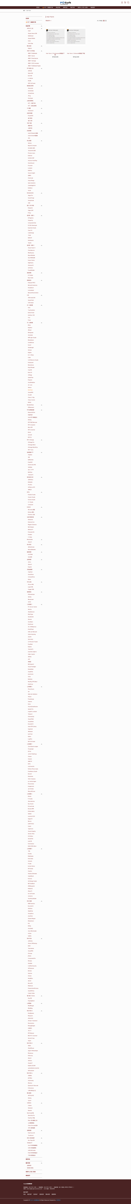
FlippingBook (31, 1000)
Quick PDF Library (32, 726)
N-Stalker (30, 275)
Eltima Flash (31, 312)
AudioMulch (31, 876)
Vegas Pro (30, 195)
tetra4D (30, 435)
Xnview (29, 976)
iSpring (29, 1098)
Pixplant (30, 380)
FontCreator (31, 843)
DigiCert (30, 48)
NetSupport (31, 664)
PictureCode (31, 806)
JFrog (29, 95)
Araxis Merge (31, 180)
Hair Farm (30, 390)
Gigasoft (30, 818)
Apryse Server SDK (32, 33)
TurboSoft (30, 474)
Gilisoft (30, 564)
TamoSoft (30, 649)
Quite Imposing (32, 634)
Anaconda (30, 88)
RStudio (30, 961)
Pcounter (30, 165)
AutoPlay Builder (32, 898)
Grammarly (31, 1080)
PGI (29, 923)
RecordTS (30, 983)
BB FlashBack (31, 883)
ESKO (29, 946)
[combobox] (48, 20)
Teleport (30, 714)
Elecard (30, 774)
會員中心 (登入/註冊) (83, 7)
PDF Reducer (31, 1033)
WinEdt (29, 813)
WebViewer (30, 36)
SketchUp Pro (31, 1115)
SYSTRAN (30, 554)
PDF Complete (31, 425)
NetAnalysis (31, 527)
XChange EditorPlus (33, 447)
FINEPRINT (30, 415)
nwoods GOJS (31, 816)
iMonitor (30, 1083)
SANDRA (30, 1028)
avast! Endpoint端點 (33, 133)
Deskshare (30, 776)
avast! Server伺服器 (33, 135)
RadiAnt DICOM (31, 1065)
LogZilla (30, 739)
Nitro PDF (30, 427)
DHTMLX (30, 1078)
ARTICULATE (31, 1095)
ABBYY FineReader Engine (34, 66)
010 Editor (30, 836)
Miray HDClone (31, 791)
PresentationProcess (33, 988)
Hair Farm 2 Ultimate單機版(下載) (76, 53)
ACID (29, 203)
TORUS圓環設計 (32, 1155)
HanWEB (30, 557)
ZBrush (29, 330)
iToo (29, 317)
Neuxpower (31, 599)
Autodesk (30, 335)
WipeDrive (30, 911)
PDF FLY (30, 437)
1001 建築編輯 (31, 1128)
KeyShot (30, 327)
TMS (29, 851)
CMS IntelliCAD (31, 297)
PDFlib (29, 926)
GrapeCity (30, 220)
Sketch (29, 1058)
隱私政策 (48, 1194)
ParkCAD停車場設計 (32, 1153)
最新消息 (65, 7)
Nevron (29, 821)
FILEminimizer (31, 594)
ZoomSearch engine (33, 746)
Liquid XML (30, 587)
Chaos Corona (31, 400)
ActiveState (31, 93)
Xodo (29, 41)
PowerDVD (30, 115)
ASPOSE (30, 71)
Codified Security (32, 966)
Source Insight (31, 173)
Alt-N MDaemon (32, 626)
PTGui (29, 213)
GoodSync (30, 622)
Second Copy (31, 1038)
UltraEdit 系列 (31, 148)
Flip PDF (30, 998)
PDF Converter (31, 429)
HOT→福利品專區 (32, 105)
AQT (29, 659)
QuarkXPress (31, 991)
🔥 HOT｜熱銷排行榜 (47, 7)
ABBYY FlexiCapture (33, 58)
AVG (29, 138)
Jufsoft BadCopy (32, 754)
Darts (29, 704)
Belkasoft (30, 529)
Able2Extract (31, 612)
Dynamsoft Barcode (33, 1085)
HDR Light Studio (32, 337)
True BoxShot (31, 310)
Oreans (30, 756)
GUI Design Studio (32, 881)
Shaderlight (31, 347)
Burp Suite (30, 277)
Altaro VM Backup (32, 943)
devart (29, 980)
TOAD (29, 235)
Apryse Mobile (31, 38)
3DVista (30, 1060)
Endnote (30, 155)
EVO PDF (30, 75)
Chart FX (30, 230)
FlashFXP (30, 462)
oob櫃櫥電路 (31, 1123)
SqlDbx (29, 936)
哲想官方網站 (30, 1168)
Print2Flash (31, 629)
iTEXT (29, 31)
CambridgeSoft (32, 185)
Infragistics (31, 218)
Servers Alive (31, 833)
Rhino (29, 325)
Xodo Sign (30, 43)
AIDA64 (29, 656)
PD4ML (29, 80)
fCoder (29, 863)
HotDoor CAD (31, 315)
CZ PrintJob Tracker (33, 641)
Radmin (30, 646)
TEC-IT (29, 1030)
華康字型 (30, 125)
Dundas (30, 853)
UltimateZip (31, 716)
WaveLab (30, 1108)
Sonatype (30, 98)
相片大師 (30, 120)
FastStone (30, 624)
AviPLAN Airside (31, 1150)
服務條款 (54, 1194)
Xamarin (30, 861)
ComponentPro (32, 958)
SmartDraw (31, 574)
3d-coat (30, 385)
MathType (30, 614)
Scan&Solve (31, 342)
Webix (29, 1045)
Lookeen (30, 168)
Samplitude (31, 200)
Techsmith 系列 (32, 150)
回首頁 (37, 7)
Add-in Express (31, 779)
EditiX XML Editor (32, 846)
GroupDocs (31, 913)
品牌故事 (29, 1165)
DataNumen (31, 1013)
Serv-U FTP (31, 469)
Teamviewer (31, 948)
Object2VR (30, 210)
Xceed (29, 826)
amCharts (30, 268)
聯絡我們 (93, 7)
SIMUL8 (29, 489)
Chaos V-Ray (31, 397)
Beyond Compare (32, 145)
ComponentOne (32, 223)
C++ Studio (30, 502)
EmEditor (30, 188)
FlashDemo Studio (32, 771)
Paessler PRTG (31, 282)
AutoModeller (31, 382)
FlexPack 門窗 (31, 1118)
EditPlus (30, 170)
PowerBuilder (31, 270)
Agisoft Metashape (33, 1050)
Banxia (29, 796)
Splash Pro (30, 709)
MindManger (31, 1005)
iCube (29, 357)
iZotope (30, 953)
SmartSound (31, 163)
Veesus (29, 387)
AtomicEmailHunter (33, 706)
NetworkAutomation (33, 292)
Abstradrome (31, 801)
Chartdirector (31, 250)
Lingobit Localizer (32, 711)
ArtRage (30, 375)
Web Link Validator (32, 694)
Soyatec (30, 871)
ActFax (29, 933)
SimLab (30, 350)
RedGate (30, 679)
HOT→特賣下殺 (31, 103)
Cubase (30, 1105)
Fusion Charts (31, 260)
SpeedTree (30, 377)
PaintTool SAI (31, 1133)
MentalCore (31, 365)
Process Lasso (31, 153)
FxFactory (30, 1055)
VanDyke (30, 467)
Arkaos (29, 696)
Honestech (30, 110)
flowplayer (31, 749)
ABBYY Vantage (32, 60)
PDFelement (31, 407)
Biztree (30, 971)
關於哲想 (72, 7)
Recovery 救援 (31, 509)
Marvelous (30, 1053)
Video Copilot (31, 654)
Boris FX (30, 372)
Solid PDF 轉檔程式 (32, 417)
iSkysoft (30, 891)
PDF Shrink (30, 868)
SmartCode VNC (32, 464)
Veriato (30, 143)
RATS (29, 764)
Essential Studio (32, 228)
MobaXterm (31, 921)
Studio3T (30, 1063)
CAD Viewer (31, 302)
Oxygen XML (31, 589)
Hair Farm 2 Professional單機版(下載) (55, 54)
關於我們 (29, 1194)
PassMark (30, 644)
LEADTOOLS (31, 823)
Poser (29, 320)
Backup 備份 (31, 512)
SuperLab (30, 729)
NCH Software (31, 741)
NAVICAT (30, 238)
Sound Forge (31, 198)
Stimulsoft (31, 265)
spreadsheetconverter (33, 1068)
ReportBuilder (31, 255)
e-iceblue (30, 78)
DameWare (30, 669)
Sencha (30, 609)
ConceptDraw (31, 577)
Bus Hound (30, 804)
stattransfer (31, 766)
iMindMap (30, 1008)
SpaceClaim (31, 300)
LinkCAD (30, 841)
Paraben (30, 534)
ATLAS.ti (30, 484)
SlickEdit (30, 963)
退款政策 (41, 1194)
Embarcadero (31, 811)
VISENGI (30, 1075)
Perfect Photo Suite (33, 769)
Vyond (29, 1100)
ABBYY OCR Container (33, 63)
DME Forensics (31, 903)
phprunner (30, 1018)
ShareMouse (31, 1048)
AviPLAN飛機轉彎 (32, 1148)
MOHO (29, 402)
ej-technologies (32, 781)
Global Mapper (31, 918)
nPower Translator (32, 1020)
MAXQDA (30, 482)
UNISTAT (30, 761)
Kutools (30, 878)
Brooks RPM (31, 808)
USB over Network (32, 631)
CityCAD (30, 370)
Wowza (30, 619)
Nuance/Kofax (31, 412)
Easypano (30, 208)
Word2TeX (30, 838)
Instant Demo (31, 866)
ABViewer (30, 731)
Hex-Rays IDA (31, 1140)
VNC (29, 457)
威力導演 (30, 118)
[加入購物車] (57, 36)
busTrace (30, 734)
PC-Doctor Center (32, 607)
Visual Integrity (32, 831)
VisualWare (31, 721)
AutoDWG (30, 928)
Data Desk (30, 858)
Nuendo (30, 1110)
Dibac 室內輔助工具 (32, 1120)
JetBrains (30, 941)
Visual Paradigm (32, 666)
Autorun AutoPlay (32, 160)
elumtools (30, 674)
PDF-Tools (30, 449)
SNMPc (29, 175)
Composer (30, 504)
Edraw (29, 579)
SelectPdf (30, 73)
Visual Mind (31, 719)
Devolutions (31, 1023)
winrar (29, 602)
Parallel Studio (31, 494)
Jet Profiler (31, 789)
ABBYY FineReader (32, 53)
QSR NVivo (30, 479)
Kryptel (30, 567)
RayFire (29, 352)
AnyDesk (30, 454)
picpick (29, 636)
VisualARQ (30, 392)
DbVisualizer (31, 1070)
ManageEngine (31, 1025)
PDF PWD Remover (32, 422)
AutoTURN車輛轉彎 (32, 1145)
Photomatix (31, 784)
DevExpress (31, 240)
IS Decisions (31, 1088)
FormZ (29, 345)
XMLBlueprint (31, 886)
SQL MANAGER (31, 257)
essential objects (32, 651)
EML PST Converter (32, 1035)
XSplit (29, 1040)
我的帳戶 (35, 1194)
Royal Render (31, 367)
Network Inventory (32, 285)
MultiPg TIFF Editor (32, 681)
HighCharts (30, 262)
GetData (30, 908)
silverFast (30, 916)
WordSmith (31, 617)
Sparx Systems (31, 183)
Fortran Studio (31, 499)
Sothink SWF (31, 158)
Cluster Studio (31, 497)
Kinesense (30, 519)
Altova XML (31, 584)
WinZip (29, 597)
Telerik (29, 243)
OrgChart (30, 572)
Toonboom (31, 1135)
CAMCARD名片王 (32, 1090)
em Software (31, 893)
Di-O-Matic (31, 355)
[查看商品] (53, 36)
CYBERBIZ (58, 1200)
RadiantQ (30, 888)
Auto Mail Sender (32, 931)
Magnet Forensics (32, 524)
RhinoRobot (31, 340)
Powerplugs (31, 699)
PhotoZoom (31, 689)
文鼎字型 (30, 128)
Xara (29, 307)
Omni (29, 676)
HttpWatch (31, 287)
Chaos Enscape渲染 (33, 1125)
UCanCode (30, 178)
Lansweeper (31, 290)
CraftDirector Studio (33, 360)
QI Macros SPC (31, 487)
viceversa (30, 896)
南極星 (29, 661)
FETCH (29, 751)
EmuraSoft (31, 724)
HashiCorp (30, 684)
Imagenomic (31, 786)
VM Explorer (31, 968)
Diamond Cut (31, 522)
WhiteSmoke (31, 547)
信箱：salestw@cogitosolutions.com (32, 1188)
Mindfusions (31, 253)
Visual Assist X (31, 248)
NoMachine (30, 459)
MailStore (30, 986)
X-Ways (30, 537)
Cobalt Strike (31, 993)
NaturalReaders (32, 549)
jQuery (29, 956)
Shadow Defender (32, 873)
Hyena (29, 736)
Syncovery (30, 639)
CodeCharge (31, 233)
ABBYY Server (31, 56)
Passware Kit (31, 532)
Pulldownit (30, 362)
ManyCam (30, 1015)
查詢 (24, 1194)
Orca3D (30, 395)
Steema (30, 701)
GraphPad (30, 671)
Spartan (30, 973)
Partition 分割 (31, 514)
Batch (29, 432)
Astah (29, 190)
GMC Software (31, 83)
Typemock (30, 828)
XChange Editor (32, 444)
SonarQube (31, 90)
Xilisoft (30, 542)
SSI (28, 691)
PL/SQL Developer (32, 225)
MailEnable (30, 856)
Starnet (30, 759)
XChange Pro (31, 442)
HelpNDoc (30, 978)
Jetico (29, 562)
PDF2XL (30, 420)
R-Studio (30, 798)
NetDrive (30, 472)
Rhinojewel (30, 332)
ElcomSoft (31, 906)
